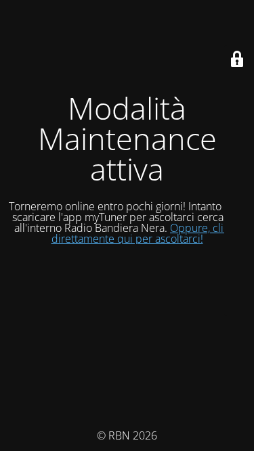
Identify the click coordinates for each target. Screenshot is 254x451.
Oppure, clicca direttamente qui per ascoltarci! (145, 233)
